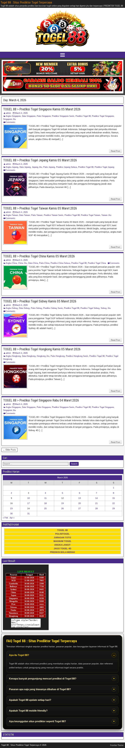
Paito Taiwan (37, 215)
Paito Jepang (49, 167)
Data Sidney (24, 308)
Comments (10, 122)
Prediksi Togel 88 (83, 116)
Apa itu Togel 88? (19, 655)
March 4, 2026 (21, 113)
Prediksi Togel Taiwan (90, 215)
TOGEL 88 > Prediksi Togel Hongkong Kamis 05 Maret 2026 (42, 349)
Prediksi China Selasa (60, 263)
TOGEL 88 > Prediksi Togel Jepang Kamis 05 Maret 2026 (40, 160)
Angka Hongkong (13, 356)
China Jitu (22, 263)
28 (96, 508)
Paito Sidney (36, 308)
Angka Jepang (12, 167)
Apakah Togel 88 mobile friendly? (28, 710)
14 (96, 498)
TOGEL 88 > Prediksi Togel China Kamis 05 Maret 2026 (39, 256)
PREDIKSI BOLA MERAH (62, 552)
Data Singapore (29, 116)
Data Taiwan (24, 215)
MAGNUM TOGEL (62, 541)
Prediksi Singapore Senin (63, 116)
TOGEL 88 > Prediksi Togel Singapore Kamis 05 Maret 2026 (42, 109)
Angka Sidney (12, 308)
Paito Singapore (44, 116)
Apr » (12, 518)
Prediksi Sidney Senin (53, 308)
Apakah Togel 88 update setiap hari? (30, 700)
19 (62, 503)
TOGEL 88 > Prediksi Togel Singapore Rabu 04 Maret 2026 (41, 400)
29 (113, 508)
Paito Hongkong (58, 356)
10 (28, 498)
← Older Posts (9, 450)
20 (79, 503)
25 (45, 508)
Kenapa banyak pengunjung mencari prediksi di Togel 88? (42, 678)
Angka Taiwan (12, 215)
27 (79, 508)
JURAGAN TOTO (62, 537)
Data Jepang (25, 167)
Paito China (44, 263)
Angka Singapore (13, 116)
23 (11, 508)
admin (8, 113)
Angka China (11, 263)
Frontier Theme (116, 745)
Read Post (115, 151)
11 (45, 498)
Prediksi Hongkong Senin (77, 356)
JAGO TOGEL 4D (62, 548)
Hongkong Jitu (43, 356)
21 (96, 503)
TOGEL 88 (62, 530)
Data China (33, 263)
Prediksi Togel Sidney (90, 308)
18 (45, 503)
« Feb (5, 518)
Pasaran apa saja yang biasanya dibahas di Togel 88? (40, 689)
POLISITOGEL (62, 534)
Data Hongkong (29, 356)
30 (11, 513)
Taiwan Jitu (106, 215)
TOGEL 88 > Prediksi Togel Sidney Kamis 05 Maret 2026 (39, 301)
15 (113, 498)
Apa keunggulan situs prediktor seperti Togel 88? (37, 721)
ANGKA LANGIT (62, 545)
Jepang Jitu (37, 167)
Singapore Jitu (9, 119)
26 (62, 508)
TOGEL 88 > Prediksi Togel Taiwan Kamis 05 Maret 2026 (40, 208)
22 (113, 503)
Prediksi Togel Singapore (103, 116)
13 (79, 498)
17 (28, 503)
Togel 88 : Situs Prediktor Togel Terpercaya (26, 2)
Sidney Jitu (106, 308)
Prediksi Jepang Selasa (66, 167)
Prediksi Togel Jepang (104, 167)
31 (28, 513)
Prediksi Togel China (97, 263)
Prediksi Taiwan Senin (53, 215)
